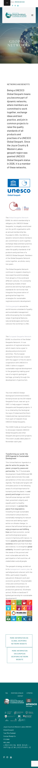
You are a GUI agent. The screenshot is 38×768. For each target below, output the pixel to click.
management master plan (20, 569)
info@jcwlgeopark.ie (17, 747)
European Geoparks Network (20, 336)
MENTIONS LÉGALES (17, 693)
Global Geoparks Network (18, 217)
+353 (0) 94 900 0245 (19, 2)
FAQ (6, 693)
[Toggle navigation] (25, 15)
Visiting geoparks (12, 306)
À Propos (30, 693)
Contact (20, 696)
